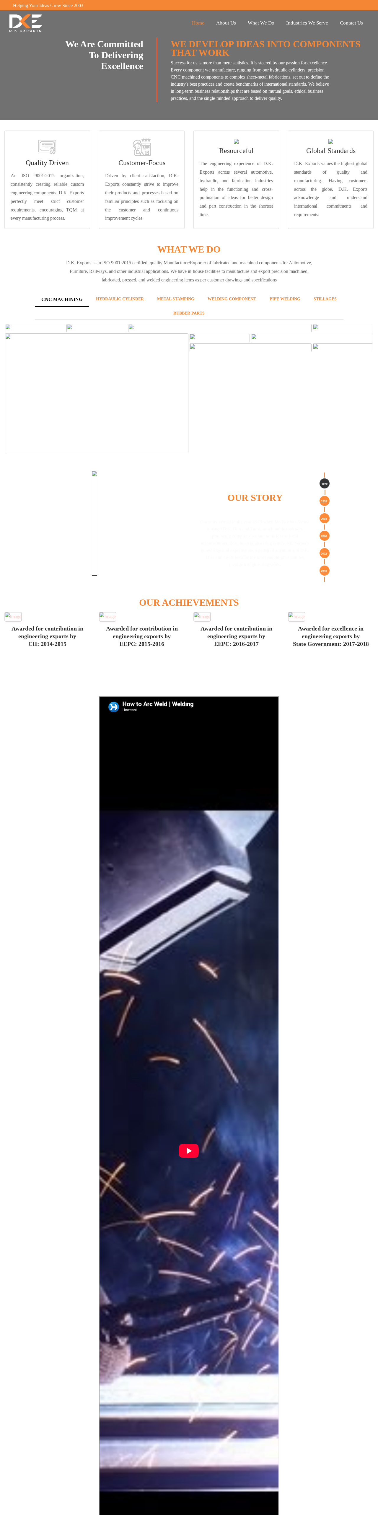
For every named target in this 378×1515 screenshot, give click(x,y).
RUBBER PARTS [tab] (189, 313)
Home (198, 23)
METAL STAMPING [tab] (175, 299)
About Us (226, 23)
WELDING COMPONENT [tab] (232, 299)
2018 (324, 571)
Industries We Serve (307, 23)
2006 (324, 536)
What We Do (261, 23)
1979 (325, 484)
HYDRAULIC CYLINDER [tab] (120, 299)
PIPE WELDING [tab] (285, 299)
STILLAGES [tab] (325, 299)
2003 (324, 518)
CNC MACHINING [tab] (61, 299)
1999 (324, 501)
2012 (324, 553)
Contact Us (351, 23)
